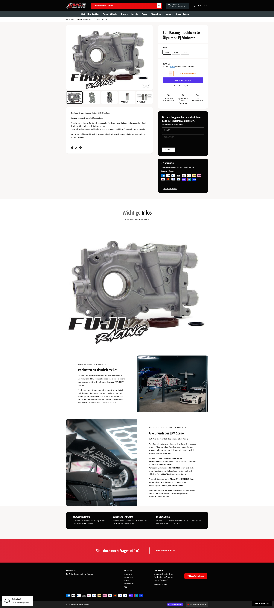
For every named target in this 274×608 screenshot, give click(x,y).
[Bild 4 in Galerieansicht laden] (127, 97)
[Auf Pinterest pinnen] (80, 147)
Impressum (128, 574)
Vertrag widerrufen (262, 603)
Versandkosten (129, 584)
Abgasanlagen (156, 14)
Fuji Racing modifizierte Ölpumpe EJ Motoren (93, 19)
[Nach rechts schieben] (148, 86)
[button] (205, 6)
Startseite (71, 19)
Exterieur (186, 14)
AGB (125, 587)
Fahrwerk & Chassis (110, 14)
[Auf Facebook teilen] (72, 147)
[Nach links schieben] (144, 86)
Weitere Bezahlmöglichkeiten (183, 86)
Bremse (123, 14)
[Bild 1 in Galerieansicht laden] (74, 97)
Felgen (144, 14)
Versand (172, 66)
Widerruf (127, 581)
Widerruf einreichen (196, 576)
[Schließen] (31, 598)
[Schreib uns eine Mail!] (200, 6)
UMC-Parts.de (74, 604)
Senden (167, 150)
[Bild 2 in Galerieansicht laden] (92, 97)
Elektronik (134, 14)
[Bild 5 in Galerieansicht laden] (144, 97)
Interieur (168, 14)
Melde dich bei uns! (160, 585)
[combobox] (126, 6)
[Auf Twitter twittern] (76, 147)
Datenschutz (128, 577)
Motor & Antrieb (92, 14)
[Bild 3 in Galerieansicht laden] (109, 97)
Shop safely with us (170, 189)
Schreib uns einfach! (163, 550)
